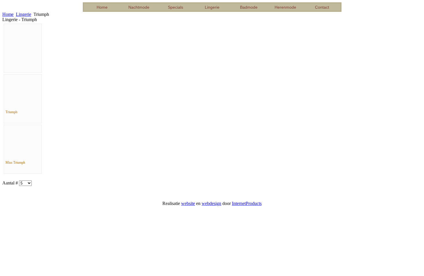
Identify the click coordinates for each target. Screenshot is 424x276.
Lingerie (212, 7)
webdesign (211, 203)
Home (102, 7)
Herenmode (285, 7)
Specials (175, 7)
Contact (322, 7)
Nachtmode (138, 7)
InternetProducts (247, 203)
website (188, 203)
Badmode (249, 7)
